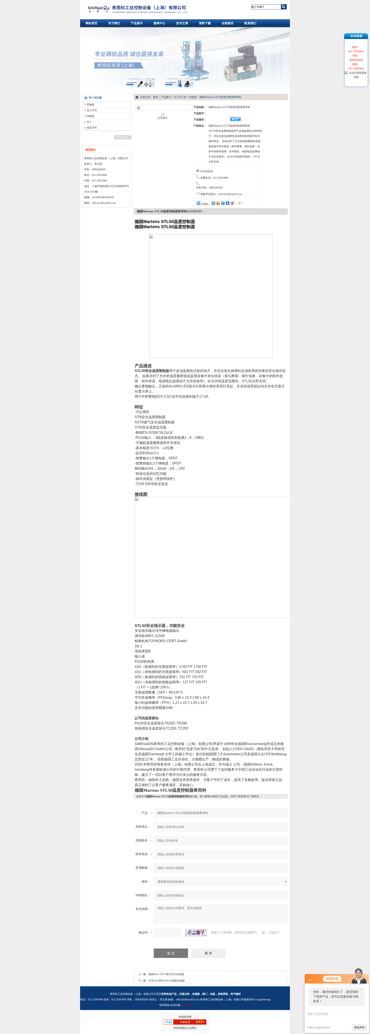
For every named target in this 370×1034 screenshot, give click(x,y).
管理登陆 (164, 1005)
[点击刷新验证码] (196, 932)
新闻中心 (160, 23)
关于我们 (114, 23)
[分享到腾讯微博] (222, 203)
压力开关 (92, 110)
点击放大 (162, 117)
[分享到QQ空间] (213, 203)
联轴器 (90, 104)
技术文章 (182, 23)
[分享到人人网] (227, 203)
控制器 (90, 116)
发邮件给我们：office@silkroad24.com (221, 194)
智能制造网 (185, 1016)
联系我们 (250, 23)
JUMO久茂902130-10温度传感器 (166, 980)
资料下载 (205, 23)
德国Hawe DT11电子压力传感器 (166, 974)
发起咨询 (359, 1027)
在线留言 (228, 23)
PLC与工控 (95, 97)
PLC (89, 121)
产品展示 (137, 23)
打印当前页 (206, 171)
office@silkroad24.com (104, 202)
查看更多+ (123, 137)
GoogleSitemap (262, 999)
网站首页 (91, 23)
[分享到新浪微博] (218, 203)
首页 (155, 97)
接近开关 (92, 127)
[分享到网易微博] (232, 203)
